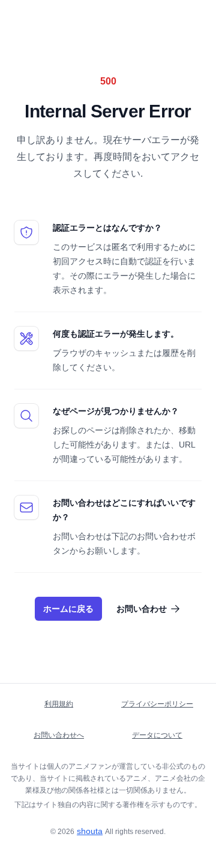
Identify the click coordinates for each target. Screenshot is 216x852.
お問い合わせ (141, 609)
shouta (90, 831)
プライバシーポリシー (157, 704)
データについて (157, 735)
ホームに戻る (68, 609)
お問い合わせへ (59, 735)
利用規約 (58, 704)
